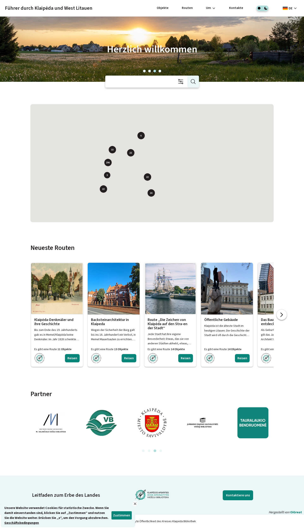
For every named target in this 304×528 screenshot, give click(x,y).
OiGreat (296, 512)
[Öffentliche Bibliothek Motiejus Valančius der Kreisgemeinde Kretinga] (51, 422)
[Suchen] (193, 82)
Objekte (163, 8)
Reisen (72, 358)
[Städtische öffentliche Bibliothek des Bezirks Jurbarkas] (202, 422)
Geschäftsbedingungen (21, 523)
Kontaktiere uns (238, 495)
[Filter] (182, 81)
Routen (187, 8)
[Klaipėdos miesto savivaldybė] (152, 422)
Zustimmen (121, 515)
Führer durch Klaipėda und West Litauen (48, 8)
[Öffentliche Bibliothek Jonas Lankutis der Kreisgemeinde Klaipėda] (101, 422)
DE (290, 8)
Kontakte (236, 8)
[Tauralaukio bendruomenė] (253, 422)
